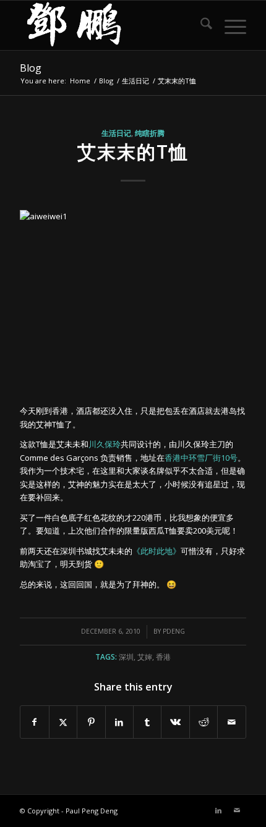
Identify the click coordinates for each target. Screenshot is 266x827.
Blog (30, 68)
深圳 (126, 656)
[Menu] (229, 25)
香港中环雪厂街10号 (201, 457)
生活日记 (116, 133)
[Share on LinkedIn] (119, 722)
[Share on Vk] (175, 722)
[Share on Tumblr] (147, 722)
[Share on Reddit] (203, 722)
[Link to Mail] (237, 810)
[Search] (200, 25)
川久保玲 (104, 444)
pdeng (174, 631)
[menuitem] (200, 25)
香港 (163, 656)
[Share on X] (63, 722)
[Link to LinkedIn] (218, 810)
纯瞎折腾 (150, 133)
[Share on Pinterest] (91, 722)
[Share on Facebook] (34, 722)
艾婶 (144, 656)
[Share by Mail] (231, 722)
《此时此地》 (156, 550)
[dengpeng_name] (110, 25)
